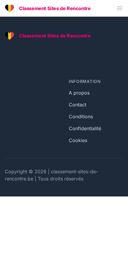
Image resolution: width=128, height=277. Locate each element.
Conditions (81, 116)
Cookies (78, 140)
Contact (77, 105)
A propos (79, 93)
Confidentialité (85, 128)
